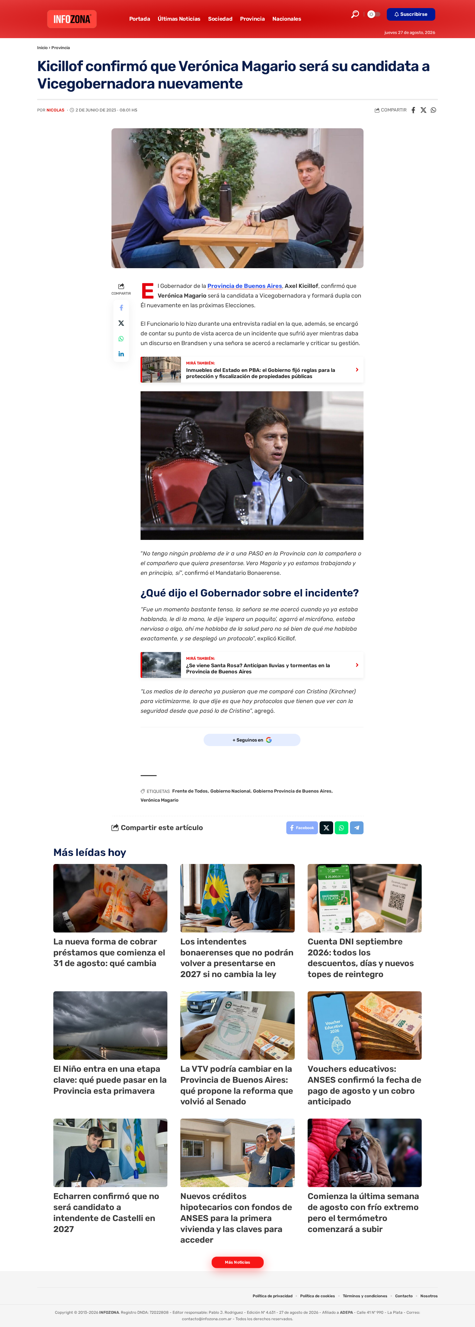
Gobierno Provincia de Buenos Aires (292, 791)
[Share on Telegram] (357, 827)
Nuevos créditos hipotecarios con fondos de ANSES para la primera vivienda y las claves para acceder (236, 1218)
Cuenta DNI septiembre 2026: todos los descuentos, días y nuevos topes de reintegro (361, 958)
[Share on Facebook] (413, 110)
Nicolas (55, 110)
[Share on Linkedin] (121, 354)
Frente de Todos (190, 791)
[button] (355, 14)
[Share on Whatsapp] (433, 110)
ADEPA (346, 1312)
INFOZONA (109, 1312)
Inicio (42, 47)
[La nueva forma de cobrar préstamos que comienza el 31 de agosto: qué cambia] (110, 898)
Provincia (60, 47)
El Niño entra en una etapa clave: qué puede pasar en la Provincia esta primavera (110, 1080)
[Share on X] (423, 110)
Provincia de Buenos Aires (244, 286)
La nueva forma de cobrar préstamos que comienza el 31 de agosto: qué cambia (109, 953)
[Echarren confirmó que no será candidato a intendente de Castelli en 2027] (110, 1153)
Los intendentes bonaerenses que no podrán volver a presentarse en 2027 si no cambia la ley (236, 958)
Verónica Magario (159, 800)
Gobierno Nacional (230, 791)
